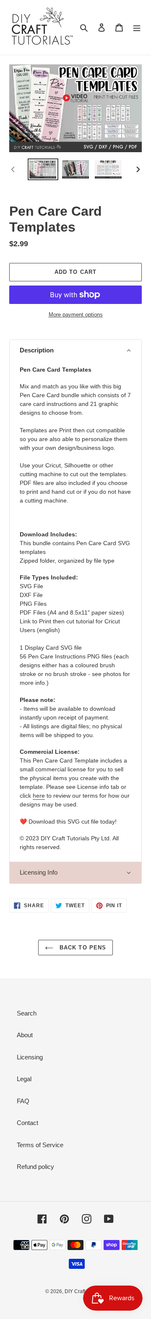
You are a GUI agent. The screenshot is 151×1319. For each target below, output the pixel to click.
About (25, 1034)
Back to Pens (81, 947)
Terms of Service (40, 1144)
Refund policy (35, 1166)
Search (26, 1013)
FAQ (23, 1101)
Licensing (30, 1057)
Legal (24, 1078)
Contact (27, 1122)
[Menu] (137, 27)
